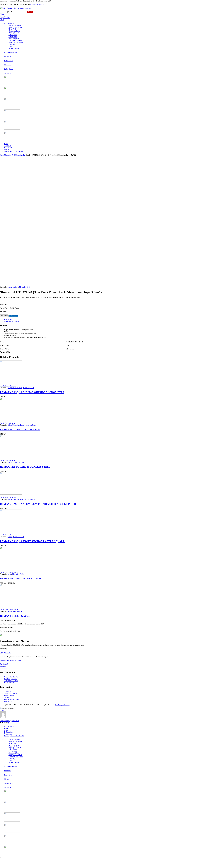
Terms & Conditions (11, 693)
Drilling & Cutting (14, 33)
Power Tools (12, 37)
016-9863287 (5, 653)
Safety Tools (12, 35)
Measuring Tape (20, 155)
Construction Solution (11, 677)
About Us (7, 146)
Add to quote (13, 316)
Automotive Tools (14, 25)
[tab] (70, 319)
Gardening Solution (10, 679)
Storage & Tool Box (15, 40)
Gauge (10, 611)
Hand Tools (12, 29)
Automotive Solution (11, 681)
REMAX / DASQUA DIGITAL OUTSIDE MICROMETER (32, 392)
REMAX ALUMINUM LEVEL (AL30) (21, 578)
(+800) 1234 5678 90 (21, 4)
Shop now (7, 56)
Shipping (7, 697)
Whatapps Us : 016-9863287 (14, 151)
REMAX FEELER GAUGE (15, 615)
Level (9, 574)
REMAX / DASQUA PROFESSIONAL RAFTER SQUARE (32, 541)
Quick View (4, 386)
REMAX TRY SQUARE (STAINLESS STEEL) (25, 466)
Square (10, 462)
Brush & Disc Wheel (15, 27)
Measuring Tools (9, 155)
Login (2, 710)
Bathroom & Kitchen (15, 42)
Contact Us (8, 149)
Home (6, 144)
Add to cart (4, 315)
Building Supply (14, 48)
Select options (13, 572)
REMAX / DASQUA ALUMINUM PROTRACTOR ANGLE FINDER (38, 504)
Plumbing (11, 44)
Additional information (12, 321)
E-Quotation (8, 147)
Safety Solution (9, 683)
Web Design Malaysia (62, 705)
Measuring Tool (13, 39)
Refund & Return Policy (12, 699)
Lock (10, 46)
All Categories (9, 23)
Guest (9, 721)
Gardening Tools (14, 31)
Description (8, 319)
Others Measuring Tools (16, 425)
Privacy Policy (9, 695)
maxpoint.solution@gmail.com (10, 660)
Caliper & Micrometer (15, 388)
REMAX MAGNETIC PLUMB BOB (20, 429)
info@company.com (37, 4)
